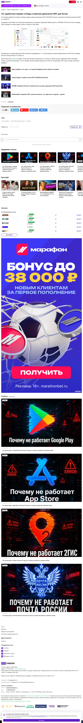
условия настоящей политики (38, 716)
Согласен (41, 720)
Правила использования (7, 631)
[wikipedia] (19, 706)
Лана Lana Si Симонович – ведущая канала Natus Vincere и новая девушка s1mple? (66, 195)
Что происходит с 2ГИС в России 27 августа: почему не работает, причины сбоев (47, 169)
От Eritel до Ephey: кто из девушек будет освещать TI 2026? (28, 194)
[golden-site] (9, 706)
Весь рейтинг (9, 234)
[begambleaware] (41, 706)
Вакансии (3, 629)
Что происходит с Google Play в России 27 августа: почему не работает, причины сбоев (9, 169)
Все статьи (11, 396)
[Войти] (78, 2)
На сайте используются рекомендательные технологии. (16, 701)
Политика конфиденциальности (9, 634)
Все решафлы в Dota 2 (42, 5)
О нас (2, 626)
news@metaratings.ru (11, 687)
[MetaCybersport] (8, 663)
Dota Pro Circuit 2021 (18, 121)
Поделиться (74, 127)
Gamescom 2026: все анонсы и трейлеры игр (17, 5)
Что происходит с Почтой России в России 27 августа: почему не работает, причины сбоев (66, 169)
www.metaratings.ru (20, 668)
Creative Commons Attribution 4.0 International (37, 695)
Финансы (3, 641)
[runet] (2, 706)
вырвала (14, 58)
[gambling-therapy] (52, 706)
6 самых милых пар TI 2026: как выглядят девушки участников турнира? (8, 195)
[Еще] (81, 2)
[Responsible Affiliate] (63, 706)
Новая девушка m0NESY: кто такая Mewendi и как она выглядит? (47, 194)
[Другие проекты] (6, 2)
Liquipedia (11, 101)
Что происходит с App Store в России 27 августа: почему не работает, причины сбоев (28, 169)
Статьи (4, 396)
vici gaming (5, 121)
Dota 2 (29, 121)
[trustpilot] (30, 706)
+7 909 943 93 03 (10, 689)
